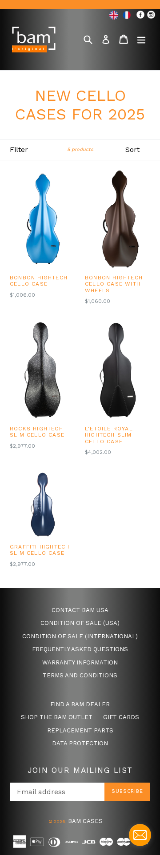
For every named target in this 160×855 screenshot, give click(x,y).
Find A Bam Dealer (80, 704)
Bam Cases (85, 821)
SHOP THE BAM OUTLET (56, 717)
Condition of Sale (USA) (80, 623)
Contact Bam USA (80, 610)
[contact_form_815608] (140, 835)
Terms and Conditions (80, 675)
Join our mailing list (80, 770)
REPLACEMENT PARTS (80, 730)
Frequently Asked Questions (80, 649)
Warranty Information (80, 662)
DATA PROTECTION (80, 743)
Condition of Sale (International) (80, 636)
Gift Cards (121, 717)
